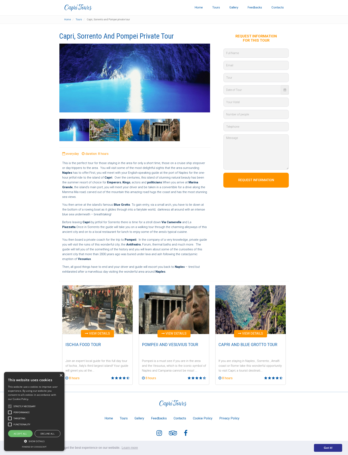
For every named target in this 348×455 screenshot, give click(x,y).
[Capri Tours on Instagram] (159, 434)
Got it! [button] (328, 447)
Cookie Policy (202, 418)
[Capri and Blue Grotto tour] (250, 309)
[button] (34, 441)
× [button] (60, 375)
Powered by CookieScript (34, 447)
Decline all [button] (47, 433)
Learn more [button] (130, 447)
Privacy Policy (229, 418)
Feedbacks (255, 7)
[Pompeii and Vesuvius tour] (174, 309)
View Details (99, 333)
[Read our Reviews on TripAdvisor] (173, 434)
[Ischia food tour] (97, 309)
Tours (216, 7)
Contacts (277, 7)
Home (199, 7)
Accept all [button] (20, 433)
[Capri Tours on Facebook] (185, 434)
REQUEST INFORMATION (256, 180)
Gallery (233, 7)
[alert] (34, 411)
